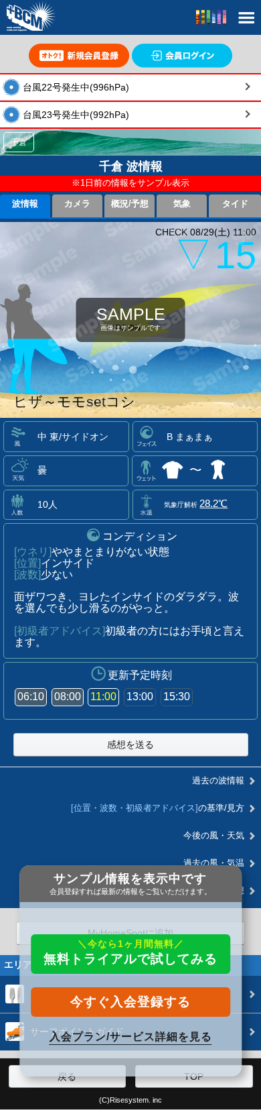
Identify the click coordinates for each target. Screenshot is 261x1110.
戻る (67, 1076)
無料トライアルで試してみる (130, 952)
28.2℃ (213, 503)
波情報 (25, 204)
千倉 (19, 142)
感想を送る (130, 744)
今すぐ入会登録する (130, 1002)
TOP (193, 1076)
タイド (235, 204)
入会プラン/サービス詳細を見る (131, 1036)
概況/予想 (130, 204)
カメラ (77, 204)
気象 (182, 204)
